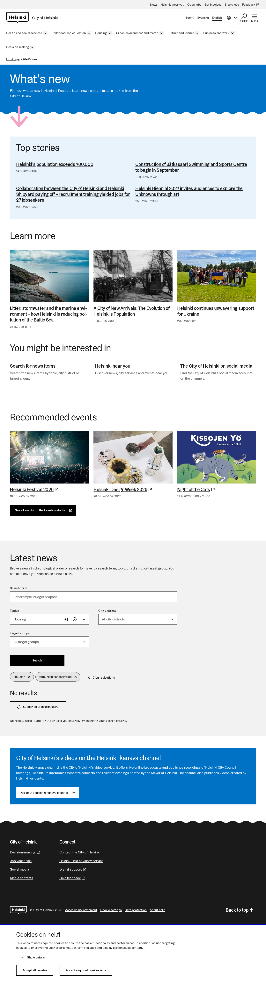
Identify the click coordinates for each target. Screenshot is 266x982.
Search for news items (32, 366)
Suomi (189, 18)
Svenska (203, 18)
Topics (14, 611)
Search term (18, 588)
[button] (22, 677)
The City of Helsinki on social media (216, 366)
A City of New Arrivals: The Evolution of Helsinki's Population (131, 311)
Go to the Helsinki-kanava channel (50, 793)
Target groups (20, 633)
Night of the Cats (216, 489)
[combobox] (49, 619)
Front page (12, 59)
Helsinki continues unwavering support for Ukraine (215, 311)
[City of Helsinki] (18, 910)
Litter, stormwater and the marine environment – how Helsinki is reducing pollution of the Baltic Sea (48, 314)
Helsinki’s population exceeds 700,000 (54, 164)
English (217, 18)
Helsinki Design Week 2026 (132, 489)
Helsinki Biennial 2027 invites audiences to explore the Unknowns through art (189, 191)
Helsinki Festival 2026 (49, 489)
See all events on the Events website (45, 510)
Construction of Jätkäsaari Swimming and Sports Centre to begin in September (191, 167)
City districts (107, 611)
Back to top (237, 910)
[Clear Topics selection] (74, 619)
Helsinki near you (112, 366)
